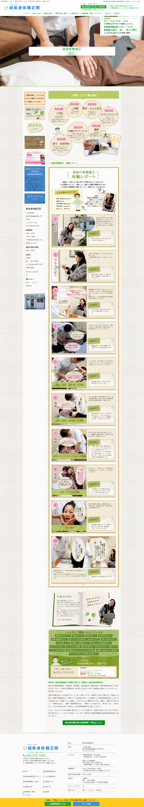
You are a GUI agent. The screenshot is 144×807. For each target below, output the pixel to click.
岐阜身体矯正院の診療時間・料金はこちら (83, 723)
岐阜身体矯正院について (32, 776)
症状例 (116, 13)
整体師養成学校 (49, 771)
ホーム (27, 13)
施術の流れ (48, 13)
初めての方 (37, 13)
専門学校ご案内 (61, 13)
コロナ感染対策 (49, 776)
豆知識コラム (49, 781)
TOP (25, 771)
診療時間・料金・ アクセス (30, 793)
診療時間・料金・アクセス (92, 13)
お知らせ (108, 13)
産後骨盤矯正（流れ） (32, 781)
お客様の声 (74, 13)
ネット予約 (86, 804)
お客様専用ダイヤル (58, 804)
